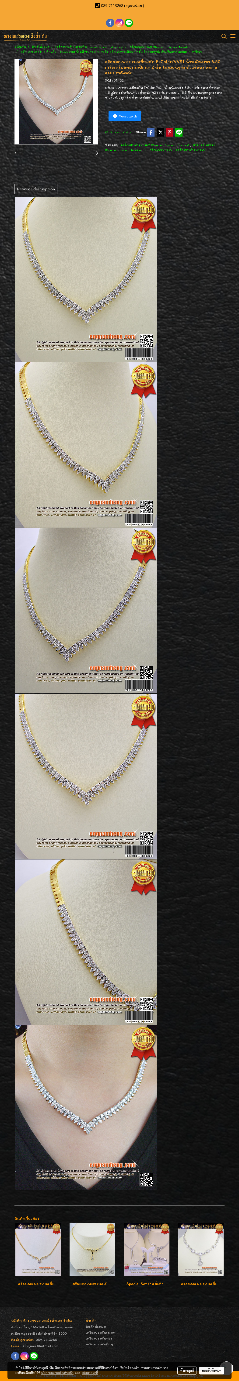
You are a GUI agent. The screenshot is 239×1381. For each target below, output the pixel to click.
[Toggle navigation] (233, 36)
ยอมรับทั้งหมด (211, 1370)
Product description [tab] (36, 188)
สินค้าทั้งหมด (96, 1326)
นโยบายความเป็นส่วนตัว (57, 1373)
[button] (222, 36)
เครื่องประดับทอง (99, 1338)
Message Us (127, 116)
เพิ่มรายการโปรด (119, 132)
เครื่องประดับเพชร (100, 1332)
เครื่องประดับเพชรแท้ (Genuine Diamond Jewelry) (155, 145)
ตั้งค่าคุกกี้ (187, 1370)
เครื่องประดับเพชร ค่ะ (191, 150)
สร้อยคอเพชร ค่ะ (161, 150)
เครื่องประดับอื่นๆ (99, 1344)
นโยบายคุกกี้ (90, 1373)
